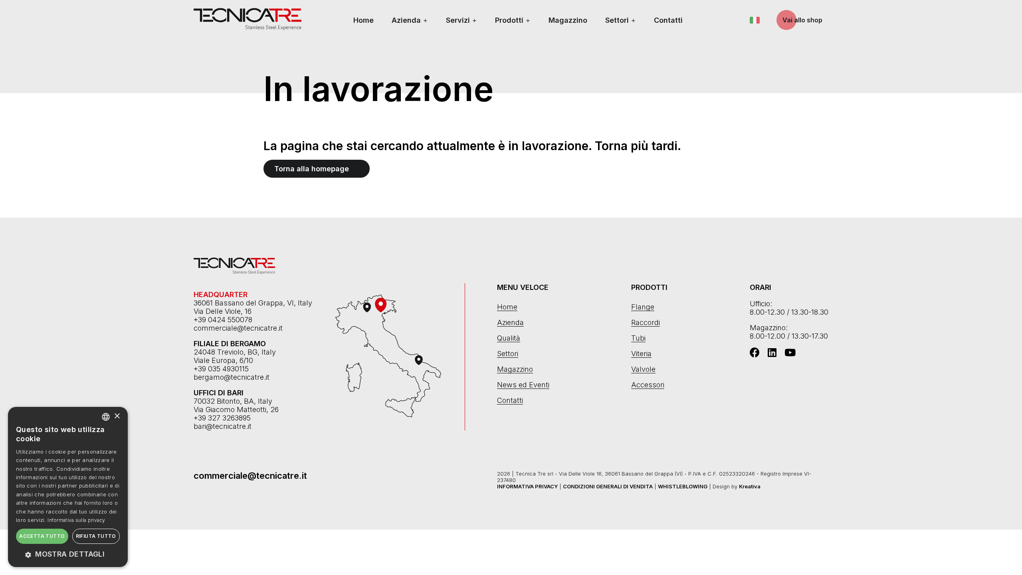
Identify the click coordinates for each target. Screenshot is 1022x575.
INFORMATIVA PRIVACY (527, 486)
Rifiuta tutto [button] (96, 536)
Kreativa (750, 486)
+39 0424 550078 (223, 319)
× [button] (117, 416)
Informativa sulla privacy (76, 520)
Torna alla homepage (311, 169)
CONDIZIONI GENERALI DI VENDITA (608, 486)
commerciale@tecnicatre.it (238, 328)
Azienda (406, 20)
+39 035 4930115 (221, 369)
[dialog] (68, 487)
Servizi (458, 20)
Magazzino (568, 20)
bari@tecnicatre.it (223, 426)
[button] (68, 554)
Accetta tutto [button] (42, 536)
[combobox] (106, 417)
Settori (617, 20)
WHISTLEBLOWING (682, 486)
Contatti (668, 20)
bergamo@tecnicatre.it (231, 377)
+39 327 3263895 (222, 418)
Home (363, 20)
